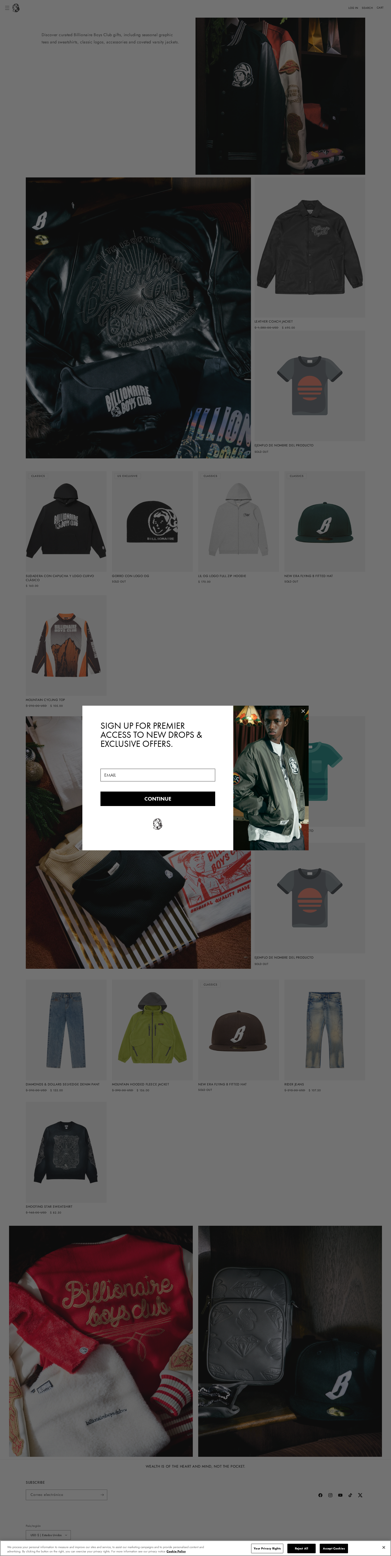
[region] (195, 1548)
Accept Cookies (334, 1548)
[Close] (384, 1547)
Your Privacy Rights (267, 1548)
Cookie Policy (176, 1551)
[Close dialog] (303, 711)
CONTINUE (157, 798)
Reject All (301, 1548)
